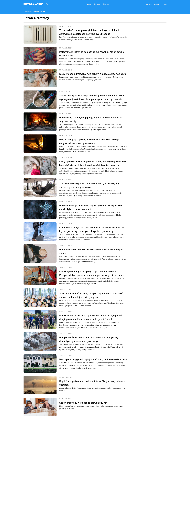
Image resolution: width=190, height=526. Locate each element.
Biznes (97, 4)
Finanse (106, 4)
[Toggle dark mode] (47, 4)
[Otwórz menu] (164, 4)
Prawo (88, 4)
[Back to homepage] (33, 4)
